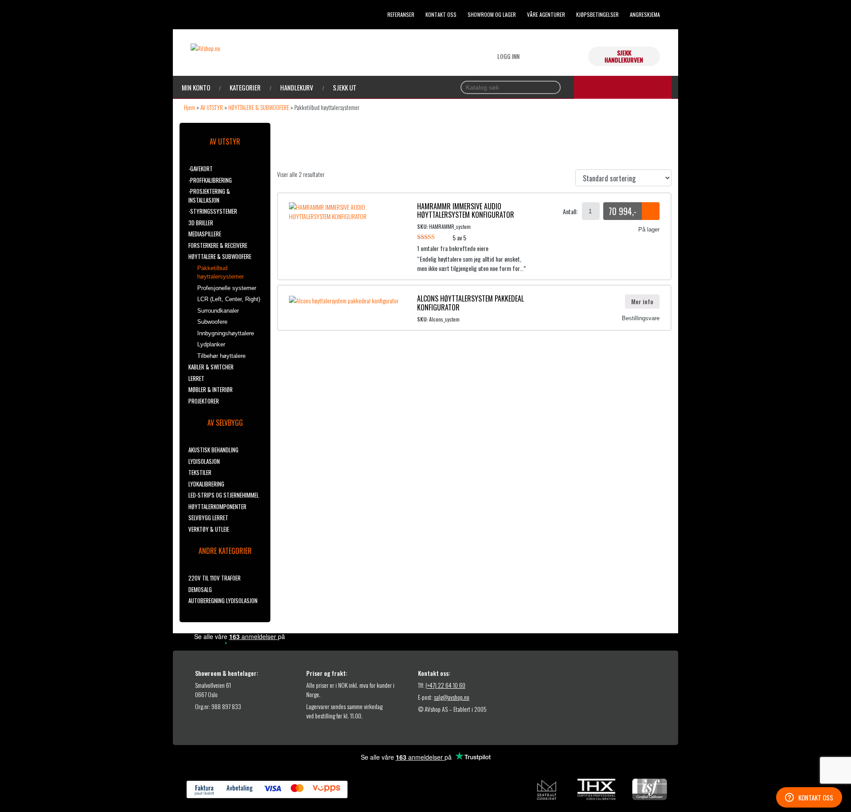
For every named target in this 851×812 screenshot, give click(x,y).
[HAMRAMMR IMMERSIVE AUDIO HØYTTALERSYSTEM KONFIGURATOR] (346, 210)
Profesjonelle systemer (226, 288)
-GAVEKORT (200, 168)
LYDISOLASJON (204, 461)
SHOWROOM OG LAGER (492, 14)
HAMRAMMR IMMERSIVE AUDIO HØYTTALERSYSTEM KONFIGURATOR (465, 210)
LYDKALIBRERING (206, 483)
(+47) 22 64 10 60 (445, 685)
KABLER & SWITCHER (211, 366)
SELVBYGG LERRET (208, 517)
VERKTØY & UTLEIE (208, 529)
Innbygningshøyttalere (225, 333)
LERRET (196, 378)
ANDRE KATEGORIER (225, 550)
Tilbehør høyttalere (221, 356)
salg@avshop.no (451, 697)
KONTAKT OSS (441, 14)
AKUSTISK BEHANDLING (213, 449)
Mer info (642, 301)
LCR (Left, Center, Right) (228, 299)
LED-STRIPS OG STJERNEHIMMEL (223, 494)
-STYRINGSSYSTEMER (212, 211)
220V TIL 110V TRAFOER (214, 577)
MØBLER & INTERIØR (210, 389)
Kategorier (245, 87)
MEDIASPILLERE (204, 233)
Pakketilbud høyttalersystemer (220, 272)
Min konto (196, 87)
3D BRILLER (200, 222)
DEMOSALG (200, 589)
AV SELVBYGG (225, 422)
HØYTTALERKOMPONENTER (217, 506)
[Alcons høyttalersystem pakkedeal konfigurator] (343, 299)
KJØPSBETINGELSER (597, 14)
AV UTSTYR (211, 107)
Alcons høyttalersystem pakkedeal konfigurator (470, 302)
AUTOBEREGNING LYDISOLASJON (223, 600)
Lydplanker (211, 344)
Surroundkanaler (218, 310)
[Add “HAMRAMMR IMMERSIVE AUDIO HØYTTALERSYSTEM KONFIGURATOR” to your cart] (651, 211)
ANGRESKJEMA (645, 14)
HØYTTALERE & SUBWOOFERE (258, 107)
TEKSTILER (199, 472)
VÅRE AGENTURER (546, 14)
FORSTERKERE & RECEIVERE (217, 245)
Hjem (189, 107)
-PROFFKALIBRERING (210, 180)
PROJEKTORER (203, 400)
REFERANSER (400, 14)
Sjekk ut (344, 87)
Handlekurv (296, 87)
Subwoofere (212, 321)
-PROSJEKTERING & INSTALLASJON (209, 195)
